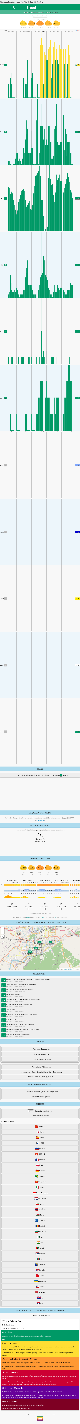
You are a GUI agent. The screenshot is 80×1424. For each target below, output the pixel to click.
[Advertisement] (40, 794)
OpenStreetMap (68, 969)
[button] (36, 949)
